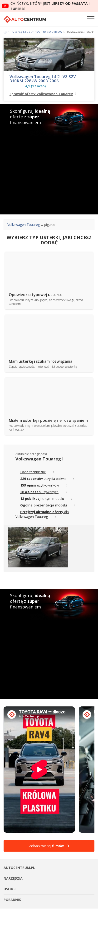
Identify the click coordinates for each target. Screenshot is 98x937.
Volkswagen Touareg (23, 224)
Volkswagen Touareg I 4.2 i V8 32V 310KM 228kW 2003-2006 (43, 78)
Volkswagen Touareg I (39, 459)
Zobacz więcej (46, 846)
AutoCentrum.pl (25, 19)
